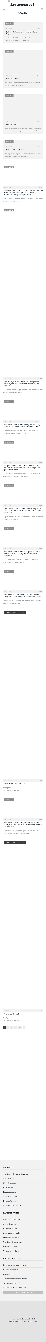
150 (20, 1028)
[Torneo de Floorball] (23, 926)
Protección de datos (11, 1229)
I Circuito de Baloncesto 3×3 (14, 784)
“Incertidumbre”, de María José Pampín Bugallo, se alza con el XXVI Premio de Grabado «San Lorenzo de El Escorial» (23, 510)
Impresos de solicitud (11, 1251)
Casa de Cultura (9, 1187)
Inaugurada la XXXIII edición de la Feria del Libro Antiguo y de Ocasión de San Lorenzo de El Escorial (23, 596)
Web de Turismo (10, 1201)
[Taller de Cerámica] (23, 108)
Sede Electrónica (10, 1224)
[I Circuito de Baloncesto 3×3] (23, 696)
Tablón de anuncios (10, 1246)
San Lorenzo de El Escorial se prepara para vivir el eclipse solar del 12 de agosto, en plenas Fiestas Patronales (22, 553)
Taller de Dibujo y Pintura (15, 150)
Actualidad (9, 167)
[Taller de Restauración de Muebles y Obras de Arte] (23, 26)
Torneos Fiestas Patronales (14, 612)
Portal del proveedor (12, 1237)
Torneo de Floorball (11, 1014)
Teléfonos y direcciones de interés (16, 1174)
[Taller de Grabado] (23, 63)
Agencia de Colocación (12, 1233)
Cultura (9, 24)
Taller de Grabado (12, 79)
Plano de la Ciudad (11, 1196)
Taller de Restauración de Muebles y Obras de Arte (22, 33)
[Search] (42, 8)
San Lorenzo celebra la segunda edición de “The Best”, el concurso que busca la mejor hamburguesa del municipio (23, 825)
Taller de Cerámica (13, 124)
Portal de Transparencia (12, 1219)
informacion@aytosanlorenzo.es (16, 1279)
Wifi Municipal (9, 1179)
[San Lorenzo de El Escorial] (23, 8)
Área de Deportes (10, 1192)
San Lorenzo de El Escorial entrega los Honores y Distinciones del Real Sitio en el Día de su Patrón (22, 425)
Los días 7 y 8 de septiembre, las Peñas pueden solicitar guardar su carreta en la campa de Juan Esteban (21, 384)
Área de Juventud (10, 1183)
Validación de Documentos (13, 1242)
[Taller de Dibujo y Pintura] (23, 144)
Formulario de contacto (12, 1283)
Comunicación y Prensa (12, 1205)
